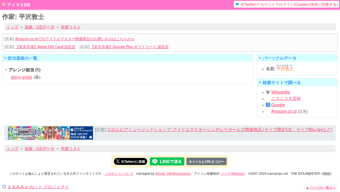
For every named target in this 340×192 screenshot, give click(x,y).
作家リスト (71, 27)
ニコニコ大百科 (286, 98)
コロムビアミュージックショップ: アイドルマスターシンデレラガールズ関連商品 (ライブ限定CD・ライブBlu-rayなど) (219, 129)
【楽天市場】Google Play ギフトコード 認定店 (129, 46)
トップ (12, 27)
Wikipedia (280, 92)
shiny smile (21, 77)
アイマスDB (18, 4)
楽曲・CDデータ (39, 27)
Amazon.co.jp (284, 111)
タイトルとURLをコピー (206, 161)
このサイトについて (119, 173)
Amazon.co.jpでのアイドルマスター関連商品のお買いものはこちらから (75, 38)
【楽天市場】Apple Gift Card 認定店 (45, 46)
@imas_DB (163, 173)
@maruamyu (181, 173)
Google (278, 105)
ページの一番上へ (320, 187)
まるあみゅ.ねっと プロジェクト (38, 187)
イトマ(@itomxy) (233, 173)
